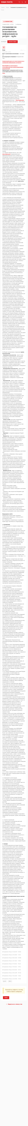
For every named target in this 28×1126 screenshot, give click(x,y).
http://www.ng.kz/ (20, 100)
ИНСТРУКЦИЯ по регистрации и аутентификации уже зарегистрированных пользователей (12, 67)
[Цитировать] (25, 50)
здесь (3, 73)
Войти (6, 997)
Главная (3, 7)
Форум (7, 7)
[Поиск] (19, 2)
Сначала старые (12, 41)
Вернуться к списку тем (15, 1004)
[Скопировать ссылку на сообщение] (23, 50)
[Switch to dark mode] (22, 2)
